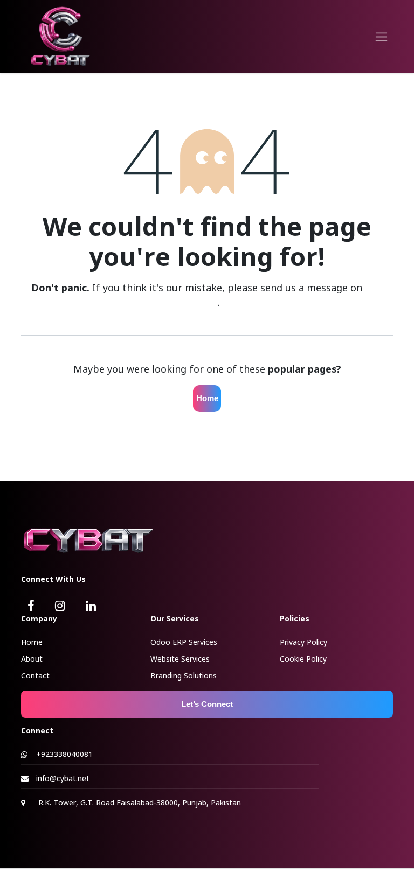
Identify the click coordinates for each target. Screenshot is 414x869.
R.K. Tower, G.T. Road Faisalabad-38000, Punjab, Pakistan (139, 802)
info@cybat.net (62, 778)
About (32, 659)
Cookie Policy (303, 659)
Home (207, 398)
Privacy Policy (303, 642)
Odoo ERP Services (183, 642)
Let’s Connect (207, 704)
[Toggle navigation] (381, 36)
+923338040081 (64, 754)
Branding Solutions (183, 675)
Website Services (180, 659)
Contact (35, 675)
